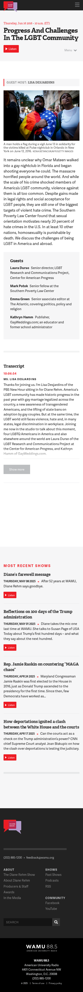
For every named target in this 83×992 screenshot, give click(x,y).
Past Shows (53, 875)
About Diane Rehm (17, 880)
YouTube (51, 909)
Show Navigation (77, 4)
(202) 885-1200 (13, 857)
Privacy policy (55, 983)
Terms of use (38, 983)
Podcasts (52, 880)
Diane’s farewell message (27, 574)
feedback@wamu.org (40, 857)
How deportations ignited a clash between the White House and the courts (41, 724)
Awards (9, 892)
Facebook (52, 903)
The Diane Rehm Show (19, 875)
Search (56, 922)
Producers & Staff (16, 886)
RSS (48, 886)
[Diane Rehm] (10, 6)
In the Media (12, 898)
